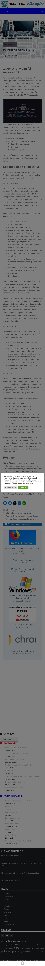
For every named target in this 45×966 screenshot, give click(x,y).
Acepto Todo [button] (23, 487)
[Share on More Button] (22, 963)
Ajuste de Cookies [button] (10, 487)
